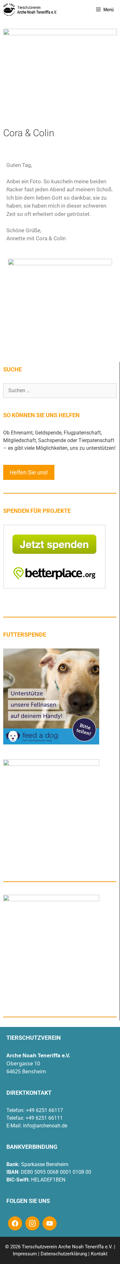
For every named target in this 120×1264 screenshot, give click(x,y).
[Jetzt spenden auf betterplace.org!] (54, 587)
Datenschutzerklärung (64, 1254)
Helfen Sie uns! (29, 472)
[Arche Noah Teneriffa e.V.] (30, 9)
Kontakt (99, 1254)
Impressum (25, 1254)
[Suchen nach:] (59, 390)
